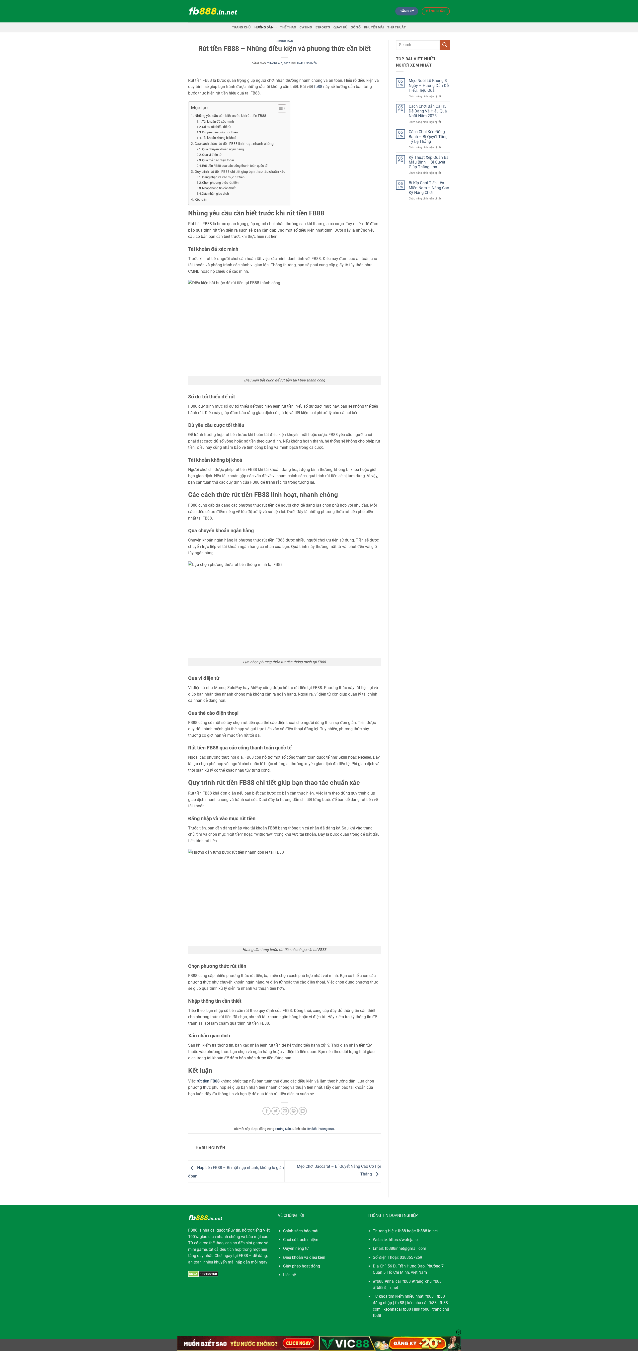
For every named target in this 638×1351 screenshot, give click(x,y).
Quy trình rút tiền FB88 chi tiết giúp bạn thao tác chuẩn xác (240, 172)
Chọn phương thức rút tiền (220, 182)
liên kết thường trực (320, 1129)
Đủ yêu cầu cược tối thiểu (220, 132)
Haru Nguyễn (307, 63)
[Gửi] (445, 45)
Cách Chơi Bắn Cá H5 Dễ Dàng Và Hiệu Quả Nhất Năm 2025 (428, 111)
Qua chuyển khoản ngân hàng (223, 149)
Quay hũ (340, 27)
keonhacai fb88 (397, 1309)
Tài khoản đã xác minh (218, 121)
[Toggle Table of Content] (279, 108)
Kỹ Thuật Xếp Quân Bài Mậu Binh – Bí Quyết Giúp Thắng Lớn (429, 162)
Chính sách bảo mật (301, 1231)
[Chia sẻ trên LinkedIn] (303, 1111)
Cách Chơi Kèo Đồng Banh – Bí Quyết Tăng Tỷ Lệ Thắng (428, 136)
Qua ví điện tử (212, 155)
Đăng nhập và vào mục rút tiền (223, 177)
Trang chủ (241, 27)
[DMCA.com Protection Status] (203, 1273)
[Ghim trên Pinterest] (294, 1111)
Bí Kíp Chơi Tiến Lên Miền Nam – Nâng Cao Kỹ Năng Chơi (429, 187)
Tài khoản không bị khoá (219, 138)
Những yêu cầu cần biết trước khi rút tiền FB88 (230, 116)
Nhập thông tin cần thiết (219, 188)
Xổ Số (356, 27)
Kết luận (201, 199)
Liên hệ (289, 1274)
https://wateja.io (403, 1239)
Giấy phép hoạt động (301, 1266)
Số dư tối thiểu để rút (216, 127)
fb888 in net (427, 1231)
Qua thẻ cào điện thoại (218, 160)
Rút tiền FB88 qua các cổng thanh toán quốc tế (234, 166)
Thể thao (288, 27)
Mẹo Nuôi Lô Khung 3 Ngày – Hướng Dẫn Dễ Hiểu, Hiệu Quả (429, 85)
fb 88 (399, 1302)
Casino (306, 27)
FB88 (192, 1230)
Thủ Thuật (396, 27)
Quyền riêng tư (296, 1248)
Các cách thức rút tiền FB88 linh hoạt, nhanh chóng (234, 144)
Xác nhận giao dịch (215, 193)
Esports (323, 27)
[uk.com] (213, 11)
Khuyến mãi (374, 27)
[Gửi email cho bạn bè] (285, 1111)
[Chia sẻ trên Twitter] (275, 1111)
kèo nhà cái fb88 (422, 1302)
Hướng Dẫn (263, 27)
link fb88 (421, 1309)
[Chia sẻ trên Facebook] (266, 1111)
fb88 (429, 1296)
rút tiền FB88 (208, 1081)
